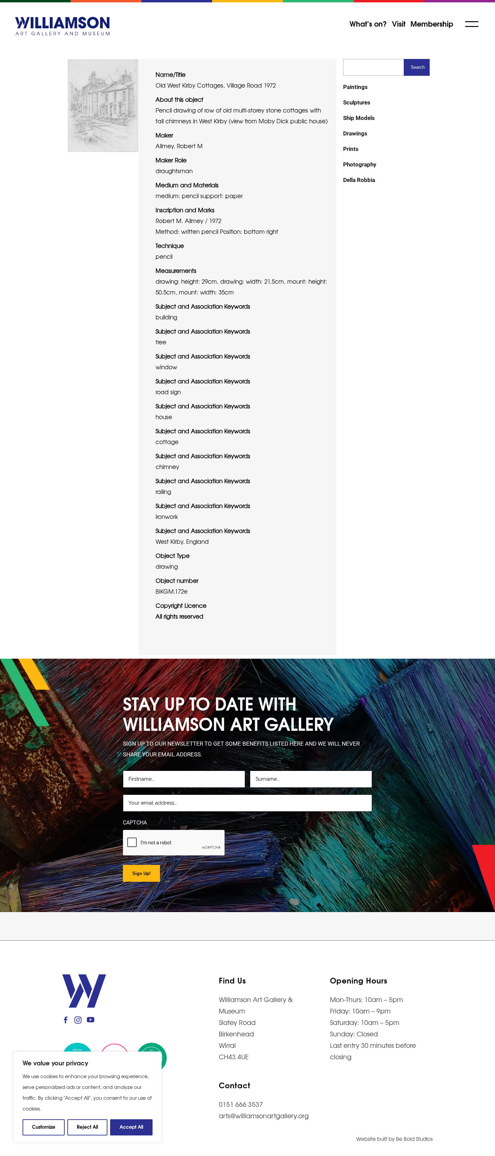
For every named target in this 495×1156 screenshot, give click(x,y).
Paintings (355, 87)
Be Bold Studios (414, 1138)
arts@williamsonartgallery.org (264, 1115)
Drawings (355, 133)
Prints (351, 149)
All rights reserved (179, 616)
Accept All (131, 1126)
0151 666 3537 (241, 1104)
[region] (87, 1097)
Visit (398, 23)
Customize (43, 1126)
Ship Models (359, 118)
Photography (359, 164)
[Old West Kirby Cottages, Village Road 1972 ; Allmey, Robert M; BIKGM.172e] (103, 104)
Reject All (87, 1126)
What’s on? (368, 23)
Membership (431, 23)
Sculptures (356, 102)
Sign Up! (141, 873)
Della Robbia (359, 180)
